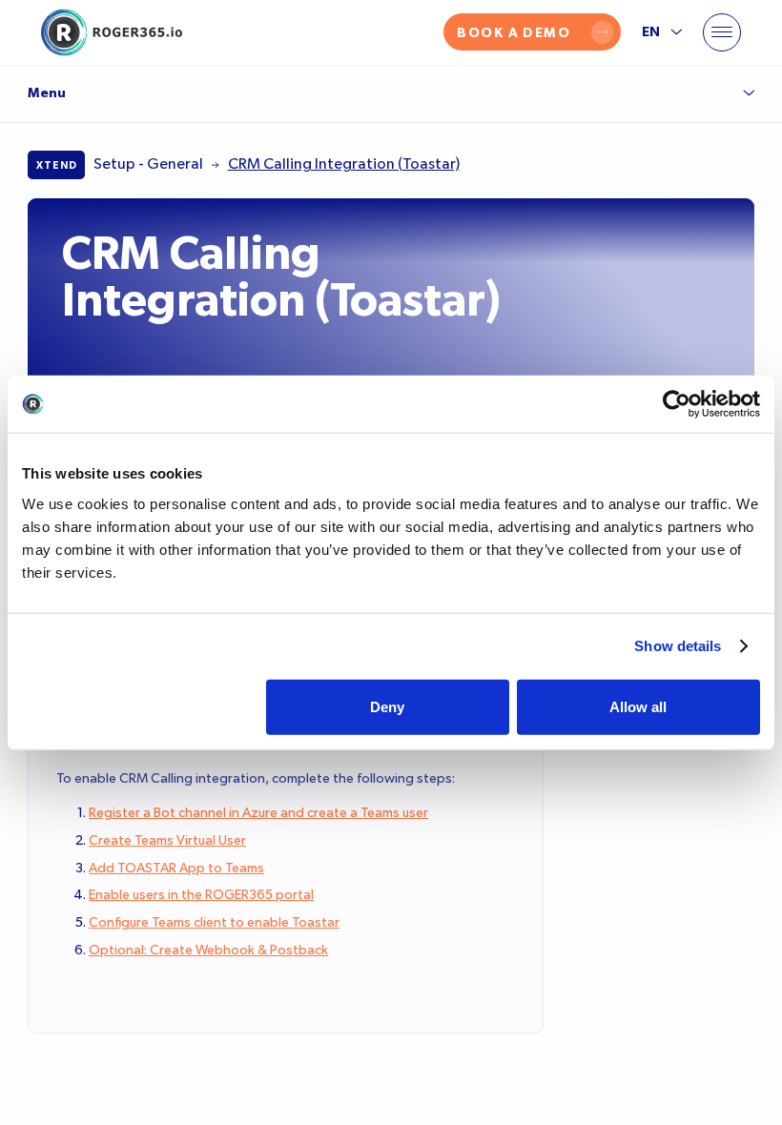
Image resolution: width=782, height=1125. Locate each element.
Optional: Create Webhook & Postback (208, 950)
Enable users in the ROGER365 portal (201, 895)
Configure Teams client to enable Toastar (214, 923)
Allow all (638, 706)
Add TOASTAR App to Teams (176, 868)
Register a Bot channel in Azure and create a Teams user (258, 813)
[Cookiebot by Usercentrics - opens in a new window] (676, 404)
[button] (722, 32)
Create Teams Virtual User (167, 841)
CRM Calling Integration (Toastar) (344, 164)
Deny (387, 706)
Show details (677, 646)
